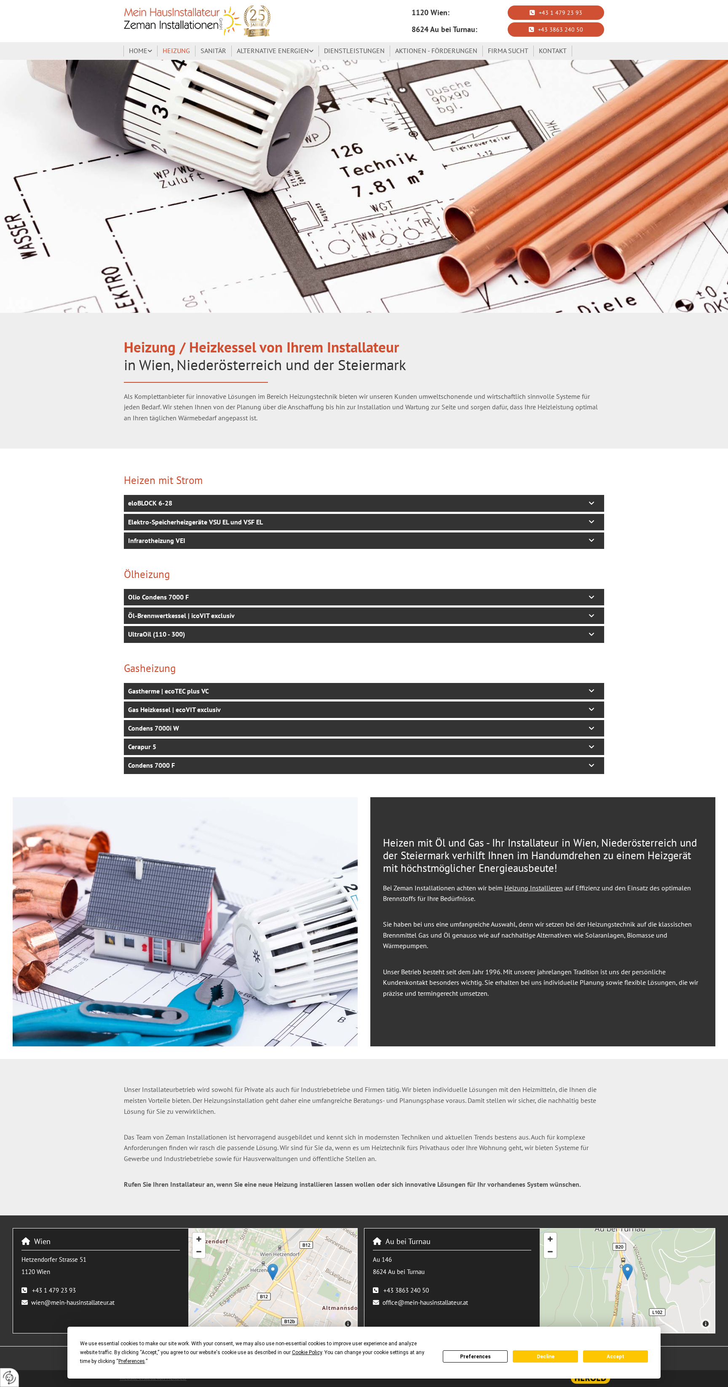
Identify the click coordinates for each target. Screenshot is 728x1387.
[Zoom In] (199, 1239)
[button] (556, 12)
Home (138, 50)
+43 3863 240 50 (406, 1290)
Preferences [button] (131, 1361)
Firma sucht (508, 50)
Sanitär (213, 50)
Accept (615, 1357)
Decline (545, 1357)
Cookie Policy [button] (307, 1352)
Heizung (176, 50)
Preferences (475, 1357)
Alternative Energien (273, 50)
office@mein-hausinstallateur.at (425, 1302)
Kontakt (553, 50)
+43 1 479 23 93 (54, 1290)
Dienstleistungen (354, 50)
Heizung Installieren (533, 888)
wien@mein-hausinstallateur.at (73, 1302)
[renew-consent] (9, 1377)
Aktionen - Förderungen (436, 50)
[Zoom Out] (199, 1251)
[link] (141, 51)
